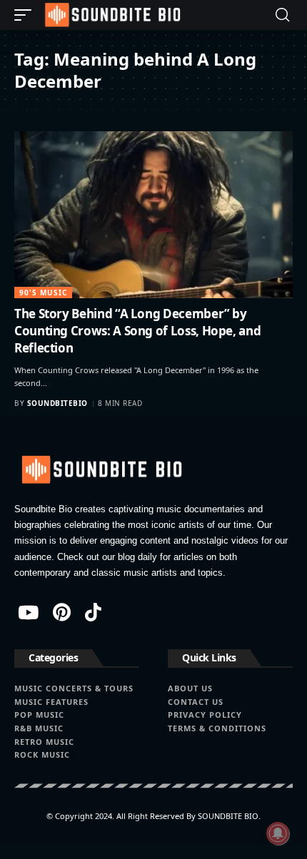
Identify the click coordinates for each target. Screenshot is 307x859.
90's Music (43, 293)
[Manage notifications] (277, 833)
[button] (26, 15)
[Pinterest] (61, 612)
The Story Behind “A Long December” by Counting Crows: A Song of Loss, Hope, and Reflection (137, 330)
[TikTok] (93, 612)
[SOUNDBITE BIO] (111, 15)
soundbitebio (57, 403)
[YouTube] (28, 612)
